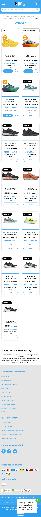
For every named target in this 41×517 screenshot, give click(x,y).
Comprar (8, 71)
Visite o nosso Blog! (10, 438)
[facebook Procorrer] (9, 451)
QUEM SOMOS (6, 377)
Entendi (20, 513)
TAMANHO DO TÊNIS (7, 400)
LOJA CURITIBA (6, 396)
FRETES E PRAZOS (6, 380)
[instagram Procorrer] (3, 451)
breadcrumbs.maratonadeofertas (22, 17)
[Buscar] (37, 9)
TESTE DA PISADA (6, 392)
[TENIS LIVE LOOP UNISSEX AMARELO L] (16, 71)
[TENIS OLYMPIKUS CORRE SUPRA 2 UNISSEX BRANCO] (36, 71)
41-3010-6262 (8, 427)
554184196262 (8, 423)
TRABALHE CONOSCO (8, 404)
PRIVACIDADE (5, 388)
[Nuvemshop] (7, 502)
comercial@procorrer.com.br (14, 431)
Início (7, 17)
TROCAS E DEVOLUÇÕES (9, 384)
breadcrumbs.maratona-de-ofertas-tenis (17, 19)
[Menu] (3, 4)
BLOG (3, 412)
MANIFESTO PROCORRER (9, 408)
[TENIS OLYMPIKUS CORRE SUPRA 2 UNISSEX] (16, 115)
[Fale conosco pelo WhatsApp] (38, 500)
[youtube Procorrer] (15, 451)
